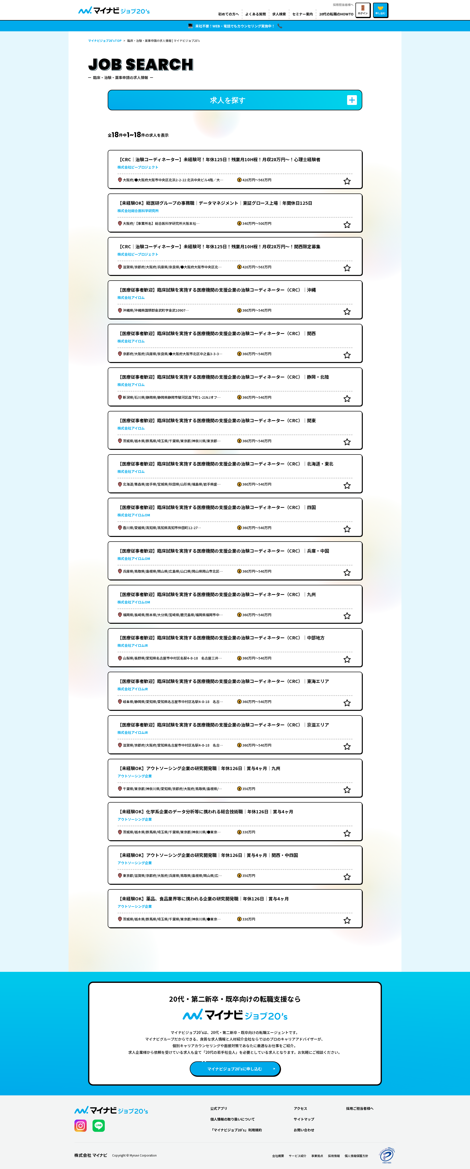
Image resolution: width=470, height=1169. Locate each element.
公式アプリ (218, 1108)
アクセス (300, 1108)
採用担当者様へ (343, 4)
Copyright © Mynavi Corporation (134, 1155)
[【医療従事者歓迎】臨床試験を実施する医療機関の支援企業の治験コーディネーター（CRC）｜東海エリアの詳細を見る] (235, 691)
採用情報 (334, 1156)
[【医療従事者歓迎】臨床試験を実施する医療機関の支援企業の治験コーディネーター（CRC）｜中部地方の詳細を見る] (235, 647)
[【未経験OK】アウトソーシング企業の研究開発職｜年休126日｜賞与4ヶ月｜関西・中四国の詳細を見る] (235, 865)
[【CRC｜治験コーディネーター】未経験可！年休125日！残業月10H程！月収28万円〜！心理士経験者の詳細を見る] (235, 169)
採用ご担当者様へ (360, 1108)
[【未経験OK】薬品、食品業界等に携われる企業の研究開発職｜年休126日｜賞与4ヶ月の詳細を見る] (235, 908)
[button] (235, 100)
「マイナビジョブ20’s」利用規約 (236, 1129)
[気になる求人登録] (347, 181)
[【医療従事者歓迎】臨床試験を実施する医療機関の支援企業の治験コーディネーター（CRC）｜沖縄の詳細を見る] (235, 299)
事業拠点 (317, 1156)
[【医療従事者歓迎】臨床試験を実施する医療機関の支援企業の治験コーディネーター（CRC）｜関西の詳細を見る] (235, 343)
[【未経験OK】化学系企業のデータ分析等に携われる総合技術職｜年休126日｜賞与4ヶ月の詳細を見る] (235, 821)
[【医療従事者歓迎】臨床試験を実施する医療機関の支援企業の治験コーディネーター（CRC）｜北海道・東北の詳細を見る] (235, 473)
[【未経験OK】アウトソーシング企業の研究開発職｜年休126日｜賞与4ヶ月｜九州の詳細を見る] (235, 778)
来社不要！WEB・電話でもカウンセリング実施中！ (235, 25)
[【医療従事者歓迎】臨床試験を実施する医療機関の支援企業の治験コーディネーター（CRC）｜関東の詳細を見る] (235, 430)
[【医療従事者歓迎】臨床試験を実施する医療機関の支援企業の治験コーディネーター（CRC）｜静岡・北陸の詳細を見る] (235, 386)
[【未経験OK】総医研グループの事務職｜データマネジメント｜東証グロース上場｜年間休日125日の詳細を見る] (235, 212)
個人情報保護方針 (356, 1156)
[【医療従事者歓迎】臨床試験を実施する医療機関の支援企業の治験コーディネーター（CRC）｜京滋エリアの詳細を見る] (235, 734)
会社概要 (278, 1156)
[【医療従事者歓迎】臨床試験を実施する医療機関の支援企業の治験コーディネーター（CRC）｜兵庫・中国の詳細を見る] (235, 560)
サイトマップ (304, 1119)
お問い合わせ (304, 1129)
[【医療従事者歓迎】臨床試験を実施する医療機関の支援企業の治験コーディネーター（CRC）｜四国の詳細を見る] (235, 517)
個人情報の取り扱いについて (232, 1119)
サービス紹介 (297, 1156)
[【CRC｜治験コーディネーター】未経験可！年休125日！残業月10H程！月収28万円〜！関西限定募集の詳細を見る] (235, 256)
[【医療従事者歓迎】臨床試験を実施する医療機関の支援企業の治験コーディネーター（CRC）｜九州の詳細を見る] (235, 604)
